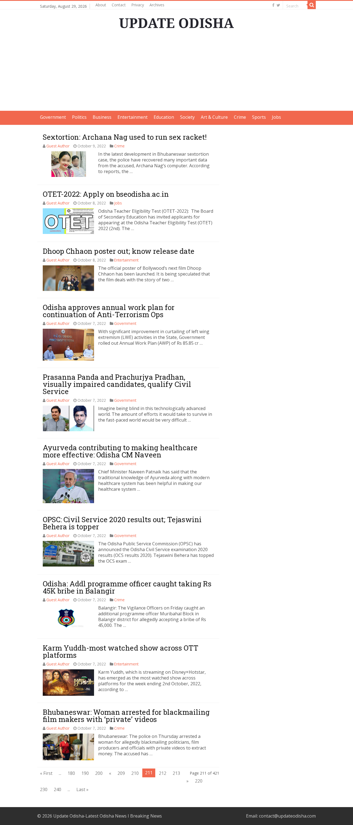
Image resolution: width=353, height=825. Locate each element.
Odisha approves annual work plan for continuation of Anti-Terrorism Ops (109, 311)
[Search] (311, 5)
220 (198, 781)
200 (99, 773)
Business (102, 117)
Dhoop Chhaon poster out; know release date (118, 251)
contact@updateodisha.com (287, 816)
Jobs (276, 117)
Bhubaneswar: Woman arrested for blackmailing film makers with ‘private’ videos (126, 715)
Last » (82, 789)
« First (46, 773)
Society (187, 117)
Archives (156, 4)
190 (85, 773)
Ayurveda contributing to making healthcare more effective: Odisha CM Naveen (120, 451)
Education (164, 117)
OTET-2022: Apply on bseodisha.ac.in (106, 194)
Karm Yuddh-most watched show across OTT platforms (120, 651)
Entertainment (132, 117)
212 (162, 773)
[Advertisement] (176, 72)
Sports (259, 117)
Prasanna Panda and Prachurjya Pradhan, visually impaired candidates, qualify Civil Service (117, 384)
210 (135, 773)
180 (71, 773)
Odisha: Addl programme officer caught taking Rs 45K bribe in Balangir (127, 587)
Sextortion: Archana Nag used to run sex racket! (125, 137)
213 (176, 773)
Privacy (137, 4)
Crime (240, 117)
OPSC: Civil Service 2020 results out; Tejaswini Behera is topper (122, 523)
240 (57, 789)
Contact (119, 4)
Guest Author (57, 146)
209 (121, 773)
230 (43, 789)
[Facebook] (273, 5)
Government (53, 117)
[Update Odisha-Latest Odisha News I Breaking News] (176, 21)
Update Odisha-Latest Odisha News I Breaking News (107, 816)
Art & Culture (214, 117)
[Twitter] (278, 5)
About (100, 4)
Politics (79, 117)
